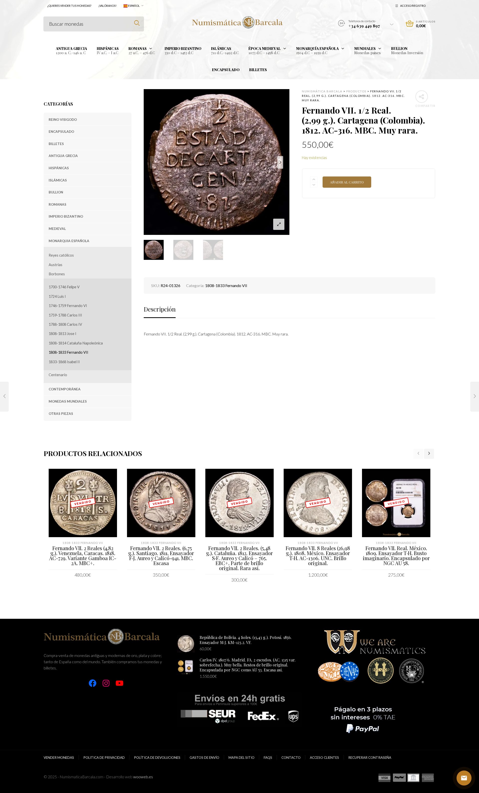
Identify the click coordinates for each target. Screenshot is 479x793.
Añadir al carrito (347, 182)
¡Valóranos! (107, 5)
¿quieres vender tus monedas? (69, 5)
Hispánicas (59, 168)
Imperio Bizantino (66, 216)
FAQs (268, 758)
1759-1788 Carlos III (65, 315)
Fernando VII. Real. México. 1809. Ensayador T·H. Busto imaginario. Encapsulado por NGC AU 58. (396, 555)
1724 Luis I (57, 296)
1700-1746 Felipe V (64, 287)
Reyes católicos (61, 255)
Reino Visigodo (63, 120)
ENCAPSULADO (61, 132)
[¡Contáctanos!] (464, 778)
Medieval (57, 229)
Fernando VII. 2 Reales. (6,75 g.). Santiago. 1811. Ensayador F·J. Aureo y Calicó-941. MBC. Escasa (161, 555)
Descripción (160, 309)
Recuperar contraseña (369, 758)
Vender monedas (59, 758)
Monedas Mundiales (68, 401)
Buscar (137, 23)
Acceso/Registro (413, 5)
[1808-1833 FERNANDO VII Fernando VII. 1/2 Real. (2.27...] (474, 397)
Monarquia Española (69, 241)
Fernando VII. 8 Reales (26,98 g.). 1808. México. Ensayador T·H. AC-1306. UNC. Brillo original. (318, 555)
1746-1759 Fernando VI (68, 306)
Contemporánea (65, 389)
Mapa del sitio (241, 758)
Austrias (55, 265)
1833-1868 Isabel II (64, 362)
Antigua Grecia (63, 156)
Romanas (57, 204)
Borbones (57, 274)
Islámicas (58, 180)
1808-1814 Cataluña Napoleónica (76, 343)
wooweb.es (143, 776)
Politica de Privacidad (104, 758)
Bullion (56, 192)
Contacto (291, 758)
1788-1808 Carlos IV (65, 324)
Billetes (56, 144)
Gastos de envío (204, 758)
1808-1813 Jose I (62, 333)
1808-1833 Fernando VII (68, 352)
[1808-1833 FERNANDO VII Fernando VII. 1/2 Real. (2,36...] (4, 397)
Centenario (58, 375)
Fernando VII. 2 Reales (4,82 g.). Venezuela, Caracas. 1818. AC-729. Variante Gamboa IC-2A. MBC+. (82, 555)
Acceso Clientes (324, 758)
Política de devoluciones (157, 758)
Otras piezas (61, 414)
